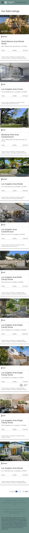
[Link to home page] (9, 2)
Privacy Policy (20, 509)
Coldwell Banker (10, 500)
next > (26, 491)
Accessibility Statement (12, 511)
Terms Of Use (8, 509)
